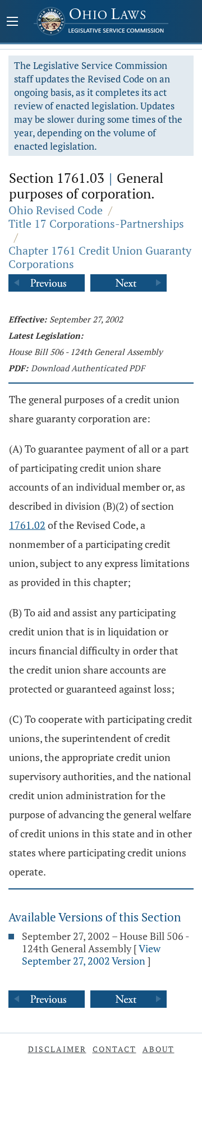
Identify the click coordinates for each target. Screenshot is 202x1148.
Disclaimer (57, 1049)
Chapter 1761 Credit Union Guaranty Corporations (99, 257)
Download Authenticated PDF (88, 368)
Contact (114, 1049)
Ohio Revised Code (55, 210)
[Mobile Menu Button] (12, 22)
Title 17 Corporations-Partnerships (96, 223)
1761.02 (27, 525)
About (159, 1049)
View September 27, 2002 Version (91, 954)
